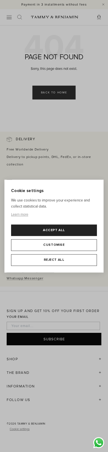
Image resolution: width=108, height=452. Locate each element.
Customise (54, 245)
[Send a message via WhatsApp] (98, 442)
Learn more (19, 215)
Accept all (54, 230)
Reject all (54, 260)
